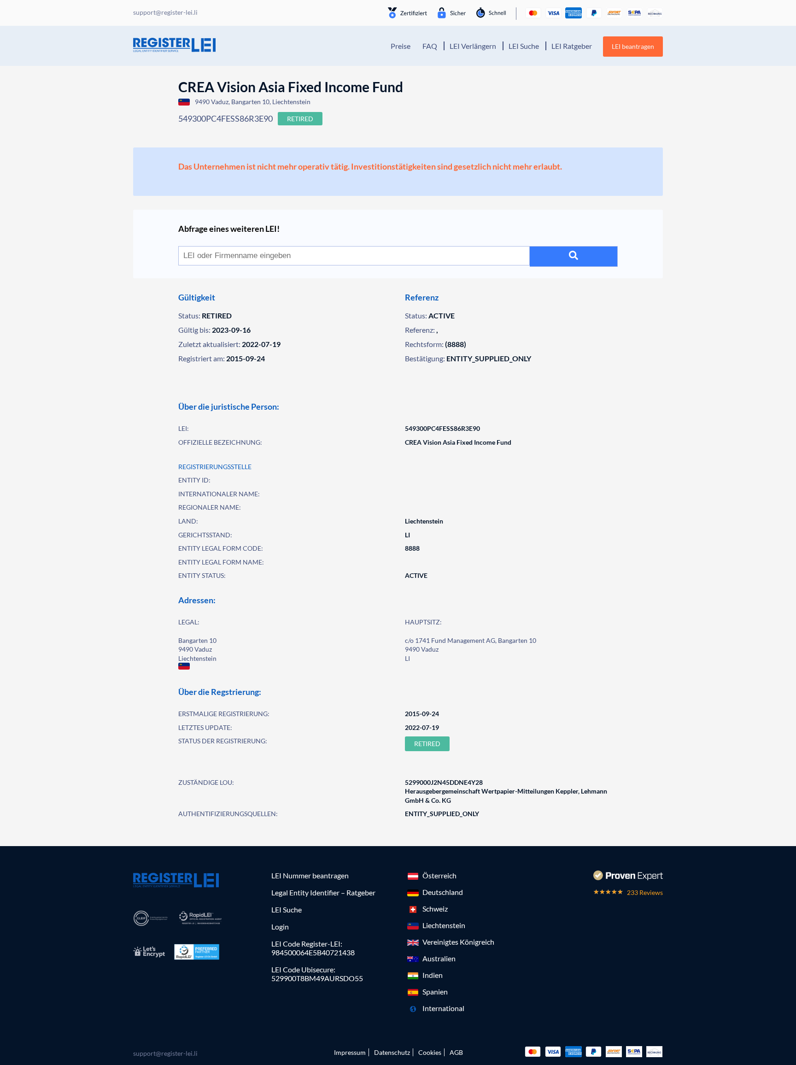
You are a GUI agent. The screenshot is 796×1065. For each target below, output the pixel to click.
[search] (574, 256)
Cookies (429, 1052)
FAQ (429, 45)
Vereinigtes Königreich (458, 941)
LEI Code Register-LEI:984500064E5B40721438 (313, 948)
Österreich (439, 875)
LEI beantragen (633, 46)
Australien (439, 958)
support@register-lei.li (165, 1053)
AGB (456, 1052)
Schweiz (435, 908)
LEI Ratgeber (571, 45)
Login (280, 926)
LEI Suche (524, 45)
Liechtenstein (443, 925)
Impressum (350, 1052)
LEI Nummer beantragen (310, 875)
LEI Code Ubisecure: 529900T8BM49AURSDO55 (317, 974)
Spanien (435, 991)
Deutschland (442, 892)
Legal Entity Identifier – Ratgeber (323, 892)
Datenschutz (392, 1052)
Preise (400, 45)
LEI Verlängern (473, 45)
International (443, 1008)
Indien (432, 975)
